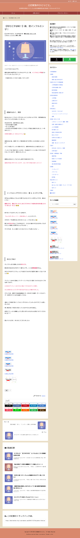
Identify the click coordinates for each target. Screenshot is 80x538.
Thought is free (49, 534)
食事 (53, 116)
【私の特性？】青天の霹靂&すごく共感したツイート (28, 464)
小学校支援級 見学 (56, 87)
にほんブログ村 (9, 354)
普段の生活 (54, 103)
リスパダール (55, 174)
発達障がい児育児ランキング (56, 258)
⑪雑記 (51, 190)
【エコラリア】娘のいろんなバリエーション (26, 497)
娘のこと (54, 182)
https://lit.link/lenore (56, 47)
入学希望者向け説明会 (57, 84)
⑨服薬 (51, 166)
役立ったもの (55, 135)
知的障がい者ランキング (55, 253)
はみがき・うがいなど (57, 111)
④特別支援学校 (54, 95)
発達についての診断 (57, 158)
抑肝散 (53, 177)
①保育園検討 (53, 71)
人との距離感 (55, 127)
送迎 (53, 106)
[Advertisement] (25, 94)
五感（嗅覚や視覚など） (58, 124)
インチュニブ (55, 169)
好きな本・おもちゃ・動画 (58, 148)
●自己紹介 (52, 193)
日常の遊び (54, 150)
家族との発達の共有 (57, 132)
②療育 (51, 74)
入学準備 (54, 98)
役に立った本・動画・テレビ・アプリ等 (61, 185)
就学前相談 (54, 90)
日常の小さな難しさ (57, 137)
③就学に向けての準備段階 (56, 82)
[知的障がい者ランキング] (54, 251)
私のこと (54, 187)
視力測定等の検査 (56, 164)
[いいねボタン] (7, 390)
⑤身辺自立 (52, 108)
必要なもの (54, 100)
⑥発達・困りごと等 (15, 17)
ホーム (5, 17)
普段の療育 (54, 76)
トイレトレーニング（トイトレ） (60, 113)
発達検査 (54, 161)
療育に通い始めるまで (57, 79)
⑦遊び (51, 145)
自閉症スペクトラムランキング (57, 248)
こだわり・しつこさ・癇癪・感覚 (13, 35)
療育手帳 (54, 156)
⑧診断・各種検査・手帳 (56, 153)
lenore (43, 395)
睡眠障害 (54, 140)
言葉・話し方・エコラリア (58, 142)
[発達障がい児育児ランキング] (54, 257)
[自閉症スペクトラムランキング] (54, 246)
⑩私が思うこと (54, 179)
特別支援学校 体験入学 (57, 92)
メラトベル (54, 171)
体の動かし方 (55, 129)
